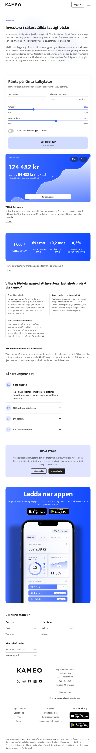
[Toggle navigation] (87, 4)
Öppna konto (56, 471)
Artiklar (45, 634)
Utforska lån (39, 471)
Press (19, 717)
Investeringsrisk (12, 655)
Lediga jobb (19, 712)
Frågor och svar (19, 708)
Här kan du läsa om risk (61, 357)
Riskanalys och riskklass (16, 649)
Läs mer (9, 221)
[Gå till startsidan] (13, 4)
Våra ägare (10, 634)
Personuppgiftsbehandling (50, 721)
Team (8, 628)
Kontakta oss (65, 692)
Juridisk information (50, 717)
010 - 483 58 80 (65, 680)
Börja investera (48, 197)
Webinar (45, 628)
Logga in (77, 4)
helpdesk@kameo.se (65, 685)
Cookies (19, 721)
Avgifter (50, 708)
